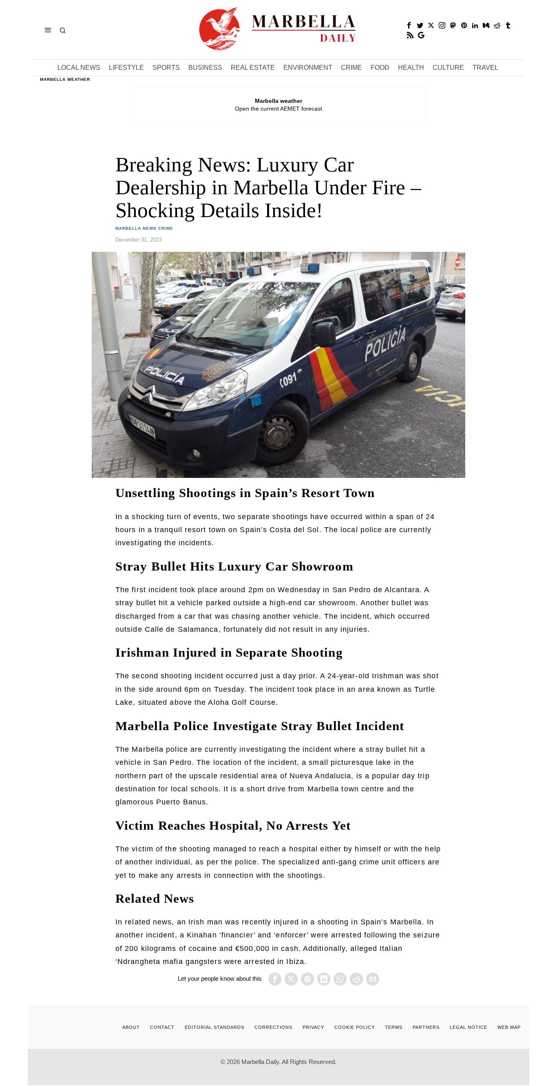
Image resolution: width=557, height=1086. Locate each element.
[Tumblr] (508, 25)
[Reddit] (497, 25)
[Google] (421, 35)
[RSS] (410, 35)
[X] (431, 25)
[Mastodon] (453, 25)
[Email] (372, 979)
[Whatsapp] (340, 979)
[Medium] (486, 25)
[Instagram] (442, 25)
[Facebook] (409, 25)
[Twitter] (420, 25)
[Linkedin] (475, 25)
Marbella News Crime (144, 228)
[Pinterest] (464, 25)
